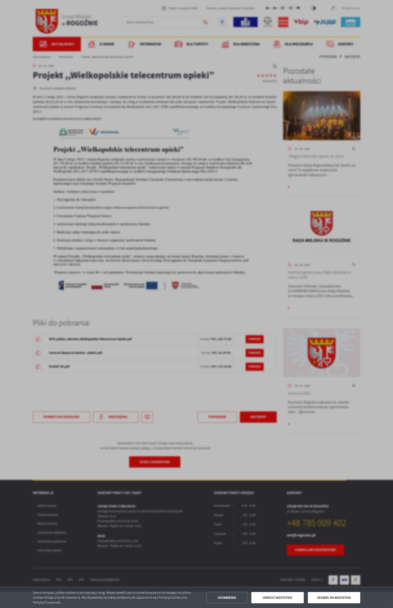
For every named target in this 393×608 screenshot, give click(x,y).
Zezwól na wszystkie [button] (334, 597)
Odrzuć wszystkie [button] (277, 597)
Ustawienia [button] (227, 597)
